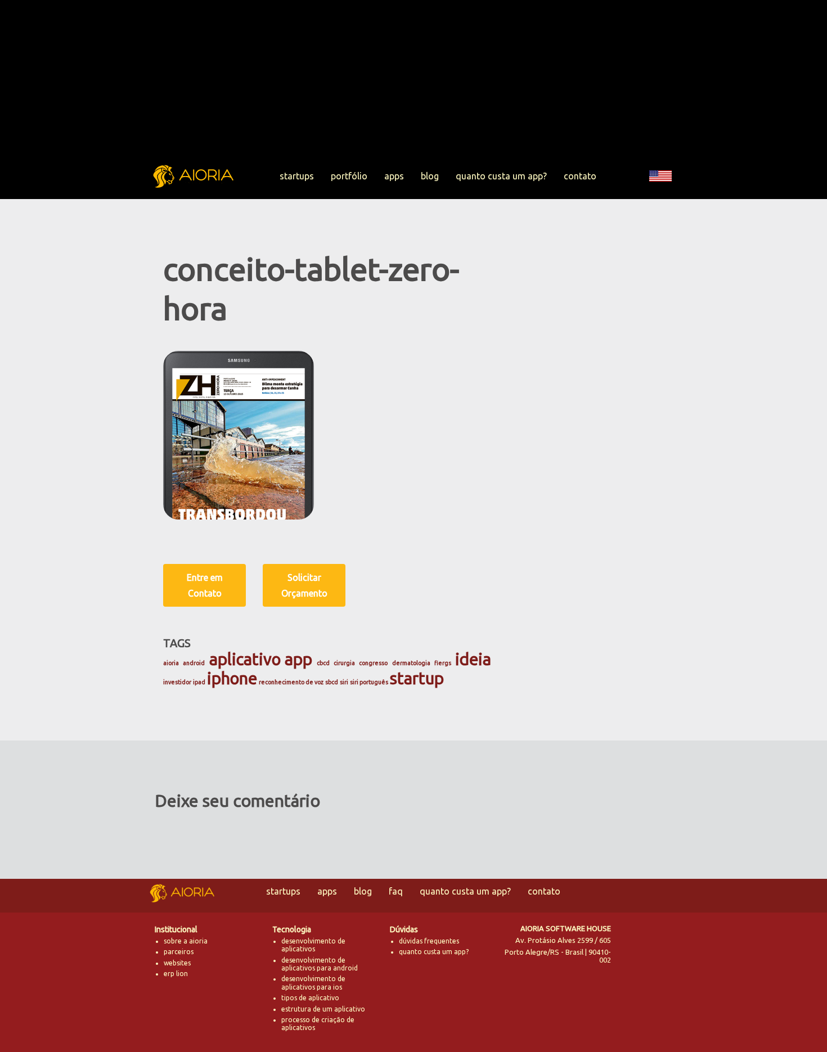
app (298, 659)
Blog (430, 176)
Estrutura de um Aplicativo (323, 1009)
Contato (580, 176)
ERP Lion (176, 973)
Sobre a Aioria (186, 941)
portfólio (349, 176)
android (194, 663)
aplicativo (245, 659)
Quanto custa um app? (501, 176)
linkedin (633, 968)
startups (297, 176)
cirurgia (344, 663)
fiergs (442, 663)
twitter (633, 939)
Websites (177, 963)
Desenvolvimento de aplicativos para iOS (313, 982)
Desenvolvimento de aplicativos (313, 944)
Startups (283, 891)
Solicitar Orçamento (304, 585)
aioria (171, 663)
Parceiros (179, 951)
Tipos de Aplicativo (310, 997)
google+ (663, 968)
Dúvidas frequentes (429, 941)
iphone (232, 678)
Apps (394, 176)
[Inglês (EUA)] (660, 193)
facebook (663, 939)
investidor (177, 682)
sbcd (331, 682)
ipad (199, 682)
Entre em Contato (205, 585)
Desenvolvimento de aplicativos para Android (319, 964)
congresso (373, 663)
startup (417, 678)
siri (344, 682)
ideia (473, 659)
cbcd (323, 663)
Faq (396, 891)
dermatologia (411, 663)
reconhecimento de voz (291, 682)
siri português (369, 682)
